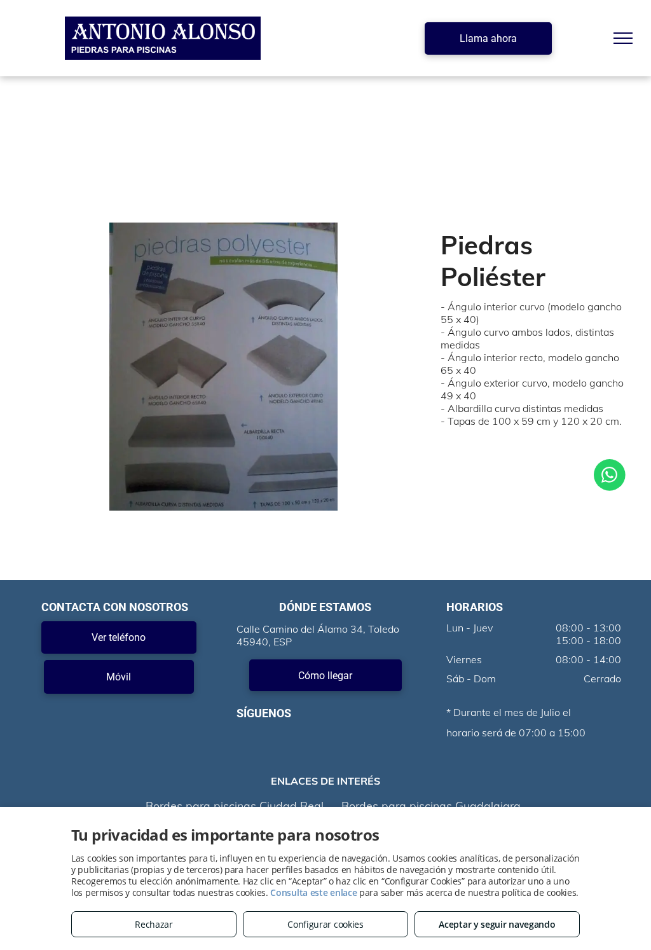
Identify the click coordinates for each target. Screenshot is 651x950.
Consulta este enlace (313, 892)
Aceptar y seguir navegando (497, 924)
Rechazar (154, 924)
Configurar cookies (325, 924)
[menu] (623, 38)
